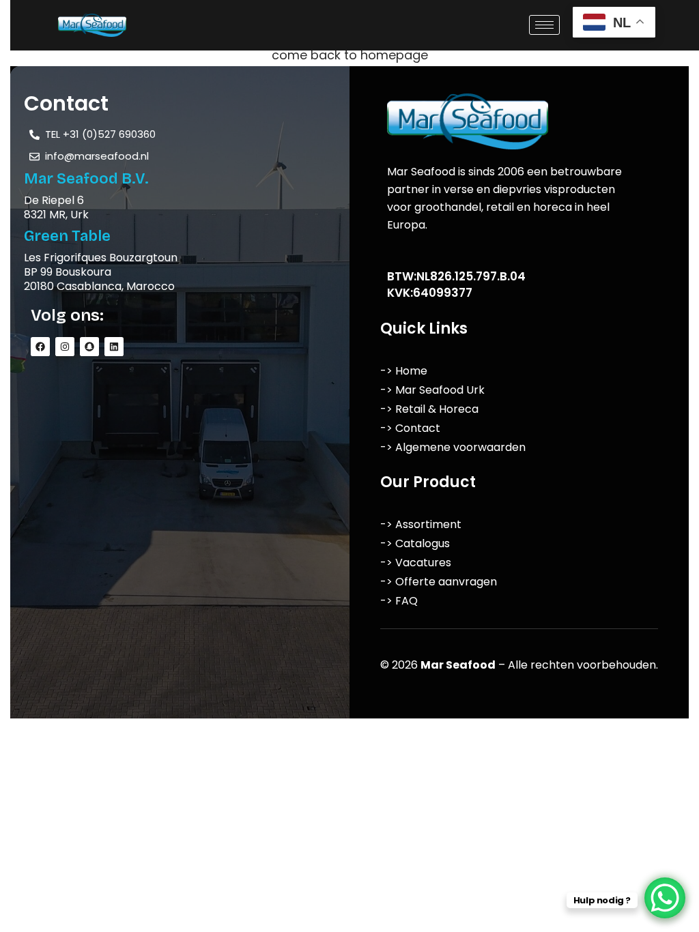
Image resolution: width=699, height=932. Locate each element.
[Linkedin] (114, 346)
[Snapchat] (89, 346)
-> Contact (410, 428)
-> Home (403, 371)
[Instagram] (64, 346)
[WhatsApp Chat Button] (664, 897)
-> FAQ (399, 601)
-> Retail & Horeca (429, 409)
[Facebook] (40, 346)
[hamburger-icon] (544, 25)
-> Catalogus (415, 543)
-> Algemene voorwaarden (453, 447)
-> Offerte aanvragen (438, 581)
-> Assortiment (420, 524)
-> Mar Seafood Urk (432, 390)
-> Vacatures (415, 562)
